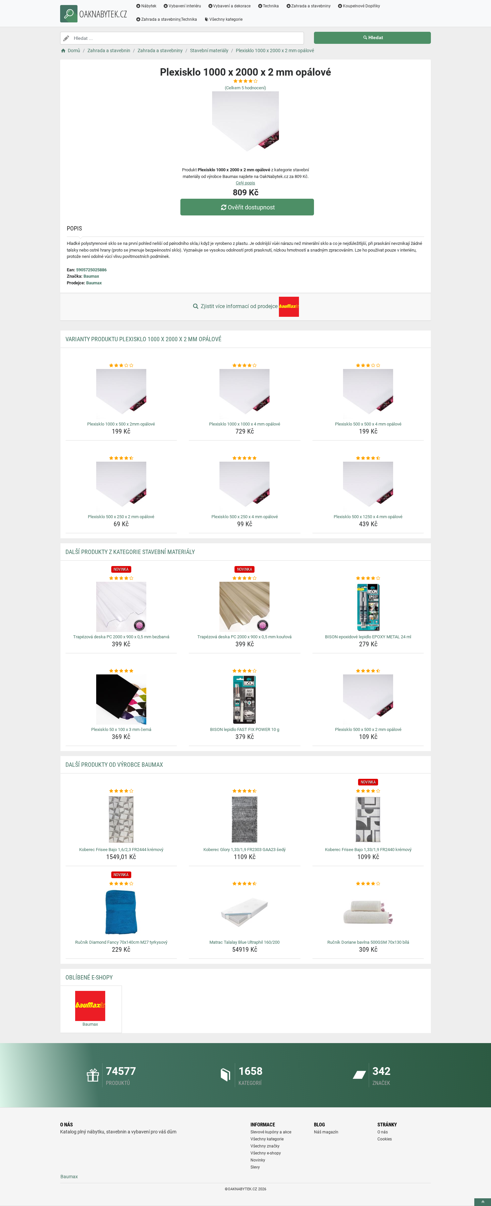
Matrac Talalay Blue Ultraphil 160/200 (244, 942)
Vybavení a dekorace (232, 6)
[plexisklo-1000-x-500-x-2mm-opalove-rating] (121, 365)
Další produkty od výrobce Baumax (114, 764)
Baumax (91, 276)
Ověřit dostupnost (251, 207)
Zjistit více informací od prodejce (239, 306)
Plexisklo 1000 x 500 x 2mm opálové (121, 424)
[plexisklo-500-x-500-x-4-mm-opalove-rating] (368, 365)
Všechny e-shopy (266, 1153)
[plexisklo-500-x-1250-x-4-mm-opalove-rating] (368, 458)
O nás (382, 1132)
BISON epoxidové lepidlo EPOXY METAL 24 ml (368, 636)
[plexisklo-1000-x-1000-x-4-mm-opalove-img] (244, 394)
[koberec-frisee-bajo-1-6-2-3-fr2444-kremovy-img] (121, 820)
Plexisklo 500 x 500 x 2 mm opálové (368, 729)
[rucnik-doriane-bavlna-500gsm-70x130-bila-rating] (368, 883)
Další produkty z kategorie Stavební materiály (130, 551)
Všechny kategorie (225, 19)
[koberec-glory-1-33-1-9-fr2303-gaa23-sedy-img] (244, 820)
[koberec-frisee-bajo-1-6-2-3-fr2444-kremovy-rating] (121, 791)
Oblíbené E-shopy (89, 977)
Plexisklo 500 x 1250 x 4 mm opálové (368, 516)
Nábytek (148, 6)
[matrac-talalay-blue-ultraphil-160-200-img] (244, 912)
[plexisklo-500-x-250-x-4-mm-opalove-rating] (244, 458)
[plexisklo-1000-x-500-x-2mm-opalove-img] (121, 394)
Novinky (258, 1160)
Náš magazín (326, 1132)
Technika (271, 6)
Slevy (255, 1167)
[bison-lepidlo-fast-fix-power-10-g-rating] (244, 671)
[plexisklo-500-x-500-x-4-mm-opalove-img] (368, 394)
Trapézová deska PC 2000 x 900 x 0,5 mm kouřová (244, 636)
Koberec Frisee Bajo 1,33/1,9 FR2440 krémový (368, 849)
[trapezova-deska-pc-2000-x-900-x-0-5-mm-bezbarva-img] (121, 607)
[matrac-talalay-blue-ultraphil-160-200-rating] (244, 883)
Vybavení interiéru (185, 6)
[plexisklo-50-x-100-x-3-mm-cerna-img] (121, 699)
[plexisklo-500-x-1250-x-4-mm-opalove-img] (368, 487)
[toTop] (482, 1202)
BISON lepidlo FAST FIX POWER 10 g (244, 729)
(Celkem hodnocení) (245, 87)
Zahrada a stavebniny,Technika (169, 19)
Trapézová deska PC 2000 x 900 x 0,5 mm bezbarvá (121, 636)
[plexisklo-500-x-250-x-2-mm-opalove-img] (121, 487)
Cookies (384, 1139)
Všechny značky (265, 1146)
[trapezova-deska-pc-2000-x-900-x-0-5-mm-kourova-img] (244, 607)
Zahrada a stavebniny (311, 6)
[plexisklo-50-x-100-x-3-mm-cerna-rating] (121, 671)
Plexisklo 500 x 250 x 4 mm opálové (244, 516)
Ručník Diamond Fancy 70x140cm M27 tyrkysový (121, 942)
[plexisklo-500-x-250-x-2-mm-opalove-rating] (121, 458)
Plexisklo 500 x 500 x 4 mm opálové (368, 424)
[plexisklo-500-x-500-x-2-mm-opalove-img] (368, 699)
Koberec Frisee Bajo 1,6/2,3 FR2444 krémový (121, 849)
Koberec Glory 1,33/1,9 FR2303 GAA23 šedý (244, 849)
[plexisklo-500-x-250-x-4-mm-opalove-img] (244, 487)
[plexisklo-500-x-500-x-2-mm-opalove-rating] (368, 671)
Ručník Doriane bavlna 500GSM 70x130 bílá (368, 942)
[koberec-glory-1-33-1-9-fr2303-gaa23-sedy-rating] (244, 791)
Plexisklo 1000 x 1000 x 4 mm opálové (244, 424)
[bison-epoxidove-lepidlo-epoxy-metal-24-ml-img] (368, 607)
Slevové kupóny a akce (271, 1132)
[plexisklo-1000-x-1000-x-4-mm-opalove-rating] (244, 365)
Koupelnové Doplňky (361, 6)
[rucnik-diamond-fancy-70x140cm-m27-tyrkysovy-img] (121, 912)
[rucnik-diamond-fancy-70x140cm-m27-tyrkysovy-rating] (121, 883)
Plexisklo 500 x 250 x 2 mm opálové (121, 516)
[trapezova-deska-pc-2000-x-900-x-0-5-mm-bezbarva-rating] (121, 578)
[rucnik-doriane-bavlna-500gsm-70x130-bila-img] (368, 912)
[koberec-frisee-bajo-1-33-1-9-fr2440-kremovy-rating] (368, 791)
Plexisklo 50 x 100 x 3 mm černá (121, 729)
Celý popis (245, 182)
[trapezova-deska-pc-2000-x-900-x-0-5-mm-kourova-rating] (244, 578)
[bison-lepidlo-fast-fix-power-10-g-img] (244, 699)
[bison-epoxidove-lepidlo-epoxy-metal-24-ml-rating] (368, 578)
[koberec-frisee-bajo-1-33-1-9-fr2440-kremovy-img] (368, 820)
